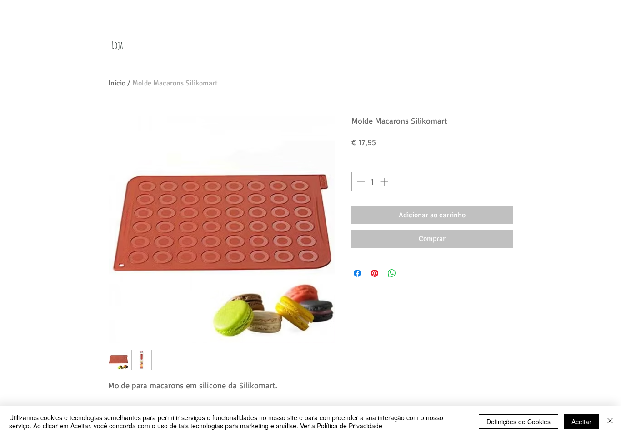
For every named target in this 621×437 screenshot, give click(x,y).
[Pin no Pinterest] (374, 273)
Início (116, 83)
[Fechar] (610, 421)
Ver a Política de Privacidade (341, 425)
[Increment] (385, 181)
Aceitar (581, 421)
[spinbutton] (372, 181)
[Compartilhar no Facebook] (357, 273)
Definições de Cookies (518, 421)
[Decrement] (360, 181)
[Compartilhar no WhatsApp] (391, 273)
